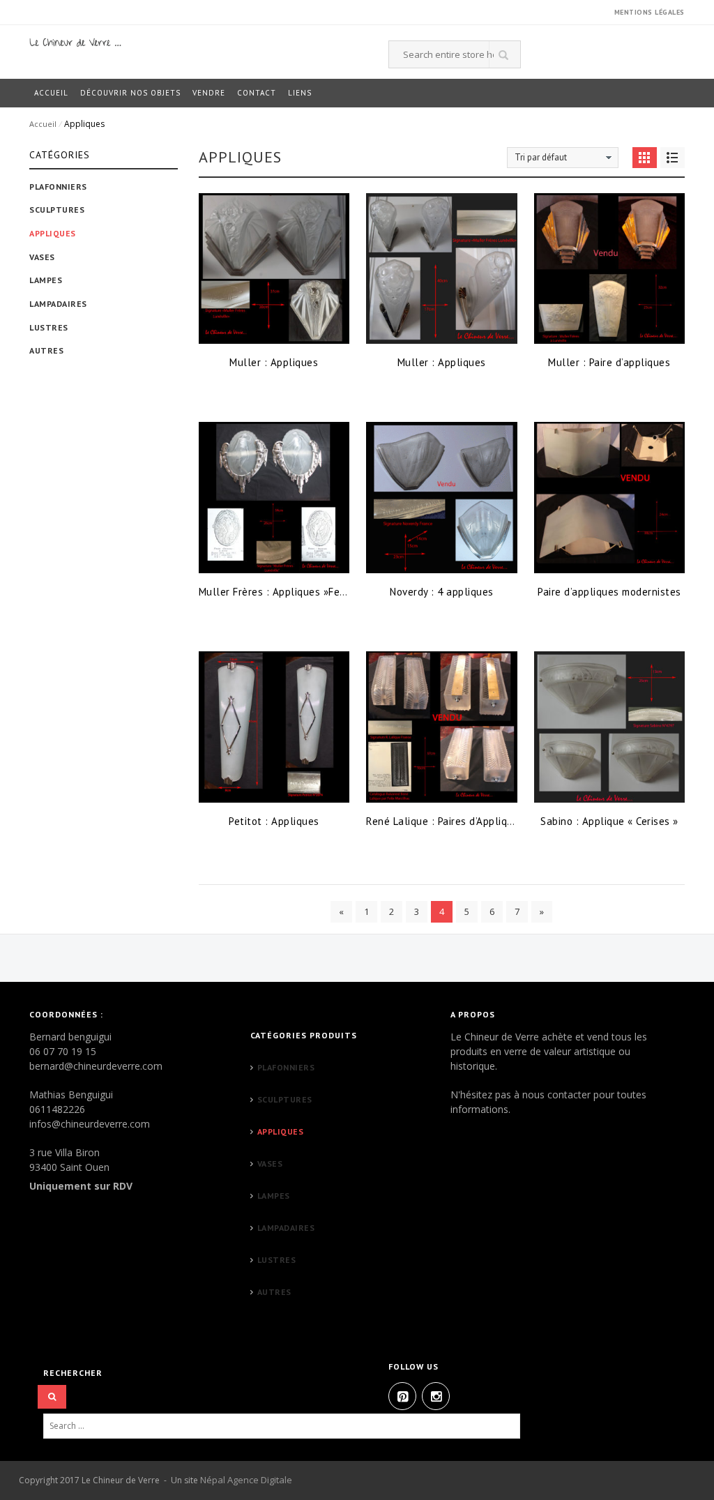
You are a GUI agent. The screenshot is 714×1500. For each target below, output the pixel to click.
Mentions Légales (649, 12)
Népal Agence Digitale (246, 1480)
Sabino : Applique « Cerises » (609, 821)
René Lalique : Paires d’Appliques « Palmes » (472, 821)
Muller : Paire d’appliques (609, 362)
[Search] (52, 1397)
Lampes (45, 280)
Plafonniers (58, 186)
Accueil (42, 124)
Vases (42, 257)
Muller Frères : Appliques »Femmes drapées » (308, 591)
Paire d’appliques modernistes (609, 591)
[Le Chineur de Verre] (75, 41)
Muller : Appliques (273, 362)
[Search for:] (294, 1426)
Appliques (52, 233)
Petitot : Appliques (274, 821)
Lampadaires (58, 303)
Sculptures (56, 209)
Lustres (48, 327)
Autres (46, 350)
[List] (672, 157)
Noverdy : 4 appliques (442, 591)
